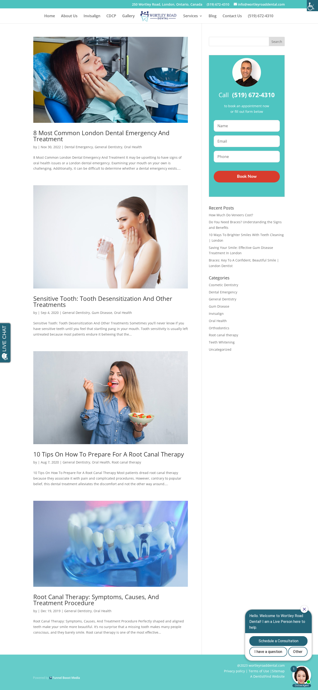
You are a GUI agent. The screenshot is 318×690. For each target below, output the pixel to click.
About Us (69, 16)
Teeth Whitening (222, 342)
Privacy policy (234, 671)
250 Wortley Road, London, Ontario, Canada (167, 5)
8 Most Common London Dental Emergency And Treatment (101, 136)
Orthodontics (219, 328)
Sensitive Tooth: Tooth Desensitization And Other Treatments (102, 301)
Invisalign (92, 16)
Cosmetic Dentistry (223, 285)
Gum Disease (102, 312)
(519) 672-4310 (218, 5)
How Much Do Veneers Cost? (231, 215)
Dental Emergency (78, 147)
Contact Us (232, 16)
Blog (213, 16)
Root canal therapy (126, 462)
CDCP (111, 16)
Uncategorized (220, 349)
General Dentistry (108, 147)
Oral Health (133, 147)
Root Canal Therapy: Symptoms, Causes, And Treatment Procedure (96, 600)
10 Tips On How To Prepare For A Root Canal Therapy (108, 454)
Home (49, 16)
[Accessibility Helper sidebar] (312, 5)
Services (190, 16)
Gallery (128, 16)
